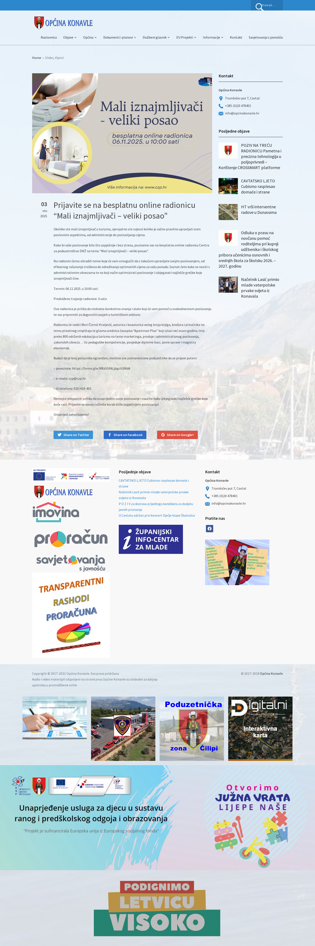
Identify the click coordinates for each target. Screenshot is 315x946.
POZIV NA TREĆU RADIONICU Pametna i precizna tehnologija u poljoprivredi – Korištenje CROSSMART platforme (250, 156)
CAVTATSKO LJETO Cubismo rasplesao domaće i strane (258, 186)
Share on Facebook (128, 435)
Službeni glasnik (154, 37)
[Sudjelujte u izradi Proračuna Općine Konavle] (54, 718)
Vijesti (59, 57)
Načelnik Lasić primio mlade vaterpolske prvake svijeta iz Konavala (260, 288)
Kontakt (236, 37)
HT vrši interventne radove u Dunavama (259, 209)
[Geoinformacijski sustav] (260, 729)
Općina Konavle (271, 673)
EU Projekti (184, 37)
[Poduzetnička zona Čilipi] (192, 729)
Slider (49, 57)
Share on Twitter (76, 435)
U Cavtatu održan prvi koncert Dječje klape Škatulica (157, 515)
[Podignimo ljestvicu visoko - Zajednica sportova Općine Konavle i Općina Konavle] (157, 908)
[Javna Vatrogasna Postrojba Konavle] (123, 729)
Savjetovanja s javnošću (266, 37)
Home (36, 57)
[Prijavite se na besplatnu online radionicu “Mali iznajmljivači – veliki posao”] (122, 133)
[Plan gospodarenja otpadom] (253, 562)
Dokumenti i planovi (118, 37)
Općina (88, 37)
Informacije (211, 37)
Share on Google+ (180, 435)
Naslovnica (49, 37)
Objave (68, 37)
